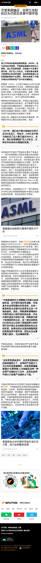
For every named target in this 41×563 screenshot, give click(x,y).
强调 (6, 387)
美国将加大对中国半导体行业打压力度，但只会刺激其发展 (20, 443)
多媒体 (31, 509)
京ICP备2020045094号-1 (9, 548)
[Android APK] (7, 539)
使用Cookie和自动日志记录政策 (12, 530)
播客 (36, 509)
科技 (19, 455)
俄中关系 (19, 509)
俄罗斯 (8, 509)
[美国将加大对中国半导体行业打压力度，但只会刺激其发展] (20, 425)
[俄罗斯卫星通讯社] (6, 3)
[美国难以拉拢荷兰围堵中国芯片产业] (20, 212)
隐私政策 (27, 530)
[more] (37, 146)
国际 (13, 509)
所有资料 (3, 56)
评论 (3, 455)
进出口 (25, 455)
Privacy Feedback (7, 533)
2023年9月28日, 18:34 (8, 18)
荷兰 (14, 455)
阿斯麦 (26, 241)
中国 (8, 455)
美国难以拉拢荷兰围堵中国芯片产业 (20, 230)
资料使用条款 (12, 527)
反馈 (19, 527)
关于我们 (4, 527)
